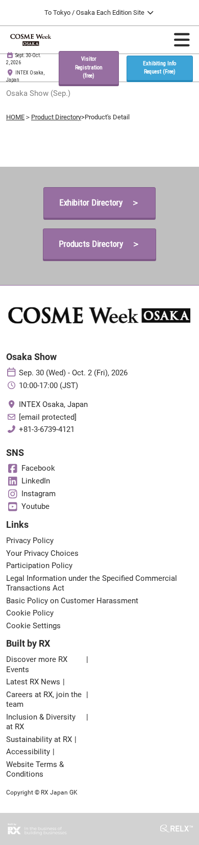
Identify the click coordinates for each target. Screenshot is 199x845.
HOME (15, 117)
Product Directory (56, 117)
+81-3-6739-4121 (46, 429)
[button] (88, 68)
